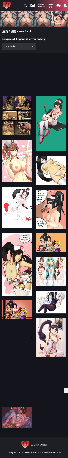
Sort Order (11, 46)
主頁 (5, 31)
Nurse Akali (24, 31)
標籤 (13, 31)
